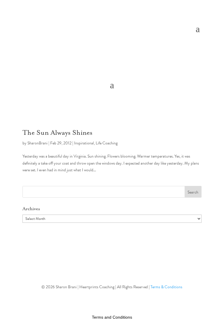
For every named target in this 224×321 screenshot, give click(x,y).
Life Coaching (107, 143)
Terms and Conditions (112, 317)
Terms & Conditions (166, 287)
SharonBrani (37, 143)
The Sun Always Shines (57, 133)
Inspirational (84, 143)
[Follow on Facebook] (112, 267)
